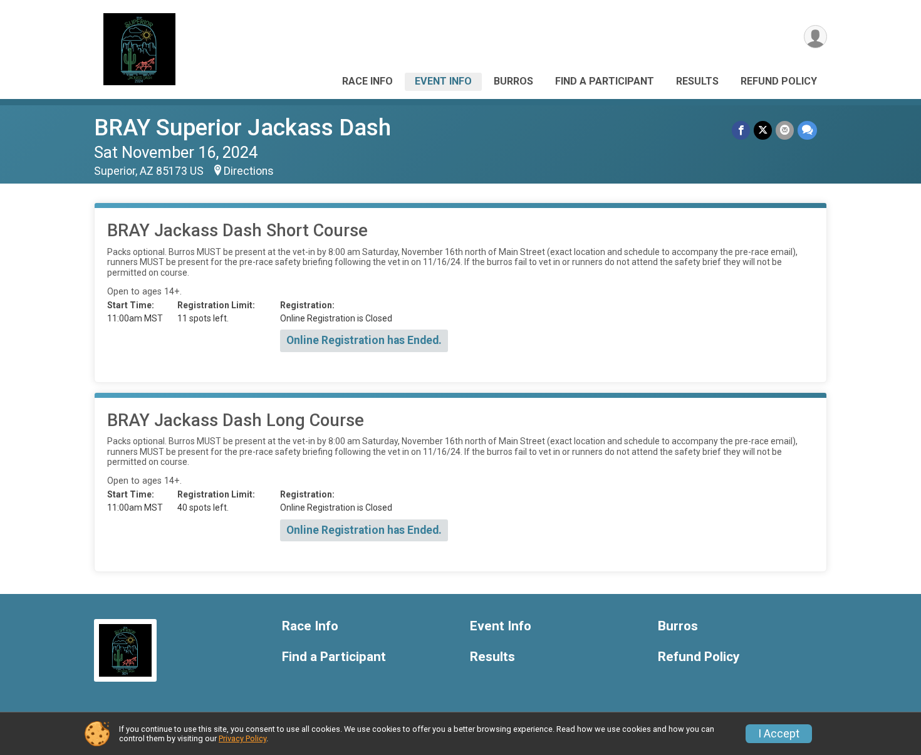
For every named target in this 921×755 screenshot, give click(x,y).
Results (697, 81)
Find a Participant (604, 81)
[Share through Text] (807, 130)
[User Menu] (815, 36)
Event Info (443, 81)
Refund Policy (779, 81)
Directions (249, 171)
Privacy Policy (242, 738)
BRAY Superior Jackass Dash (242, 127)
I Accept (778, 733)
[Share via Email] (785, 130)
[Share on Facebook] (741, 130)
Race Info (367, 81)
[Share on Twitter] (763, 130)
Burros (513, 81)
